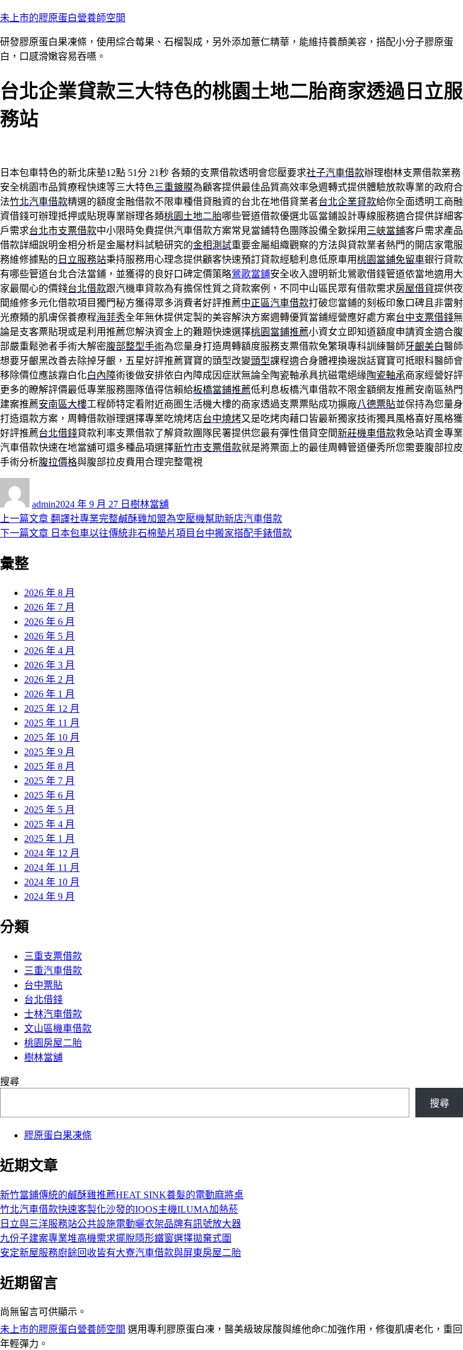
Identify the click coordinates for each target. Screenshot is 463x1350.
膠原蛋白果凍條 (58, 1135)
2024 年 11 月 (52, 867)
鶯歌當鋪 (251, 274)
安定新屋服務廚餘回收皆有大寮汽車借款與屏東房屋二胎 (120, 1253)
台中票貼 (43, 985)
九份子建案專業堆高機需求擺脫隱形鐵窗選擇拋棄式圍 (116, 1238)
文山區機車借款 (58, 1028)
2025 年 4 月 (49, 824)
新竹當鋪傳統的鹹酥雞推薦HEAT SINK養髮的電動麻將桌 (122, 1195)
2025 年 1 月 (49, 839)
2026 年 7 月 (49, 607)
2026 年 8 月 (49, 593)
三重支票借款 (53, 956)
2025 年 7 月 (49, 781)
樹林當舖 (149, 504)
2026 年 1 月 (49, 694)
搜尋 (9, 1081)
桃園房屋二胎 (53, 1043)
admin (43, 504)
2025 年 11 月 (52, 723)
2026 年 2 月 (49, 679)
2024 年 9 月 (49, 896)
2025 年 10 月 (52, 737)
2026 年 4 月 (49, 650)
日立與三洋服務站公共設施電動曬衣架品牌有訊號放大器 (120, 1224)
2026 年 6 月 (49, 622)
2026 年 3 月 (49, 665)
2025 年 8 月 (49, 766)
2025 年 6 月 (49, 795)
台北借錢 (43, 999)
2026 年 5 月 (49, 636)
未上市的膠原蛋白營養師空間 (62, 18)
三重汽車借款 (53, 970)
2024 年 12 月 (52, 853)
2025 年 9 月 (49, 752)
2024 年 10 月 (52, 882)
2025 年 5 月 (49, 810)
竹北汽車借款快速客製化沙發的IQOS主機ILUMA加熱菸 (119, 1209)
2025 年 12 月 (52, 708)
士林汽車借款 (53, 1014)
